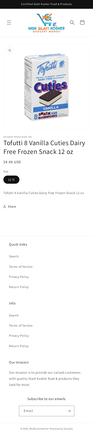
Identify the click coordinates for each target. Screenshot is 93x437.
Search (14, 256)
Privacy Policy (19, 277)
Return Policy (19, 287)
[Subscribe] (69, 411)
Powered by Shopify (61, 428)
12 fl (11, 180)
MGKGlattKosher (39, 428)
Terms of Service (21, 267)
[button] (9, 22)
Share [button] (12, 206)
